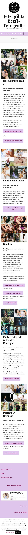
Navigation (6, 34)
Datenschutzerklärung (20, 512)
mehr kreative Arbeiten (12, 378)
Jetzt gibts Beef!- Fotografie (14, 20)
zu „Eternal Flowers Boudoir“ (13, 293)
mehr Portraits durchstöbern (13, 443)
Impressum (23, 506)
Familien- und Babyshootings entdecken (14, 209)
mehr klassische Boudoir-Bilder (14, 285)
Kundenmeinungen (6, 477)
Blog (2, 474)
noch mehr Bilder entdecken (13, 141)
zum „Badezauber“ (10, 303)
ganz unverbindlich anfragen (13, 131)
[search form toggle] (25, 33)
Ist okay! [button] (18, 532)
